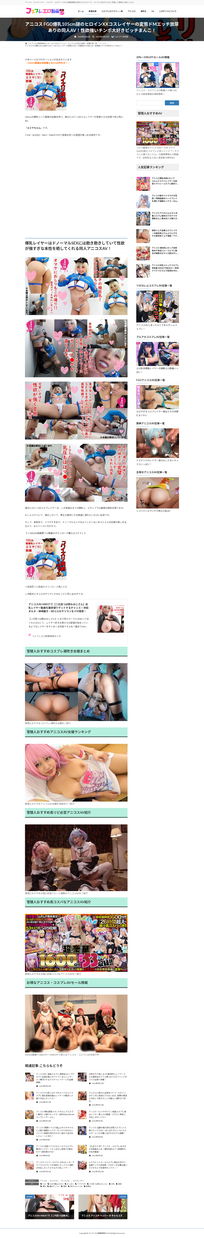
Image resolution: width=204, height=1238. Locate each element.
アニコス (43, 1181)
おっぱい (70, 1184)
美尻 (65, 1186)
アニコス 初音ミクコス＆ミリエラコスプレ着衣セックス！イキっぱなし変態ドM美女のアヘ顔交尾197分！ (54, 1149)
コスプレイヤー (78, 1181)
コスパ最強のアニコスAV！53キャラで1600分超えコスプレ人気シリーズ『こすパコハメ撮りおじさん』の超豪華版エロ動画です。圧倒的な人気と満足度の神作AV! (157, 152)
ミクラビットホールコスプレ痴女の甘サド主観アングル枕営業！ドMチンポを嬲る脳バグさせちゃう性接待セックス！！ (108, 1165)
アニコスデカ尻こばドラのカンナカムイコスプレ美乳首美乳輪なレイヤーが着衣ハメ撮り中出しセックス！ (54, 1096)
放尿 (120, 1184)
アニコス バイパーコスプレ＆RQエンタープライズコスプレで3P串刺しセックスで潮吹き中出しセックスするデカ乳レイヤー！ (55, 1165)
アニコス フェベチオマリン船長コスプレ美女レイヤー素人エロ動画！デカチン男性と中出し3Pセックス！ (107, 1114)
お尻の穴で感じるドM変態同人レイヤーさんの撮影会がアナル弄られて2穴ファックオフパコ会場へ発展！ (108, 1077)
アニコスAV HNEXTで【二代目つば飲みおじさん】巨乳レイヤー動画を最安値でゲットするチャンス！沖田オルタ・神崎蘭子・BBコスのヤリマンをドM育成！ (58, 608)
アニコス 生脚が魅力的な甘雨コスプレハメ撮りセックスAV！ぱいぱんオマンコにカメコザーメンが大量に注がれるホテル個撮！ (107, 1130)
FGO (44, 1184)
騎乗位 (88, 1186)
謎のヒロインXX (76, 1186)
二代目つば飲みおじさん (98, 1184)
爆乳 (44, 1186)
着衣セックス (55, 1186)
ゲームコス (65, 1181)
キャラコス (54, 1181)
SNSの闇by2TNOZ (56, 1184)
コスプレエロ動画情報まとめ (46, 636)
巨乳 (113, 1184)
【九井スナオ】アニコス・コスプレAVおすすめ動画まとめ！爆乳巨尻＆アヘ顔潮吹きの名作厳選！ (107, 1149)
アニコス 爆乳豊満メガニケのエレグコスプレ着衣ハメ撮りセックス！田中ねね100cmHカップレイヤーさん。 (55, 1114)
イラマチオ (81, 1184)
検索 (172, 103)
